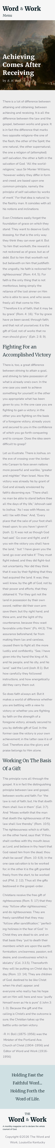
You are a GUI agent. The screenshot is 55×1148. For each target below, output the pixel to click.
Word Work (22, 8)
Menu (7, 15)
